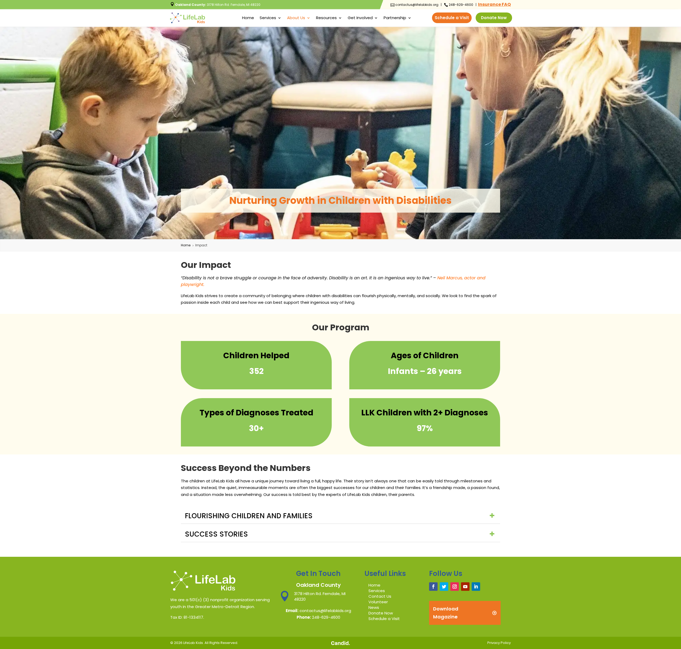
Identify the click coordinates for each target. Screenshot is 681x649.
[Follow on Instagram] (454, 586)
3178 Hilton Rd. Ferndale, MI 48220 (215, 4)
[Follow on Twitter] (444, 586)
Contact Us (379, 596)
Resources (326, 18)
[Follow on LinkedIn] (476, 586)
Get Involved (360, 18)
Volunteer (378, 602)
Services (268, 18)
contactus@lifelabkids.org (414, 4)
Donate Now (494, 17)
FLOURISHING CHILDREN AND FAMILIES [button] (249, 516)
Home (248, 18)
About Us (296, 18)
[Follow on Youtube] (465, 586)
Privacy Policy (499, 642)
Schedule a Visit (452, 17)
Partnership (395, 18)
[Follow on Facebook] (433, 586)
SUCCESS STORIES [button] (216, 534)
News (373, 607)
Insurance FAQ (494, 4)
